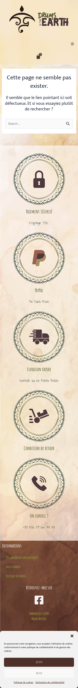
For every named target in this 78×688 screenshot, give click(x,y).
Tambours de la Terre (39, 613)
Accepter (39, 662)
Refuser (39, 673)
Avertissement (13, 567)
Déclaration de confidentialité (49, 682)
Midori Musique (39, 618)
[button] (72, 636)
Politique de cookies (23, 682)
